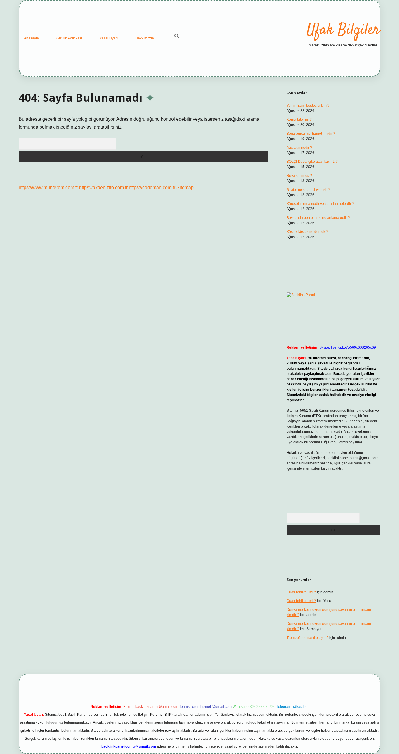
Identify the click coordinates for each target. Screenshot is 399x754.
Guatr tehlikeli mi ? (301, 592)
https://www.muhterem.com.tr (48, 187)
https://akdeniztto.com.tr (103, 187)
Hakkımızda (144, 38)
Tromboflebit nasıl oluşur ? (308, 638)
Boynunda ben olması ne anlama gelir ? (318, 218)
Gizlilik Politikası (69, 38)
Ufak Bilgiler (343, 30)
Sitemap (185, 187)
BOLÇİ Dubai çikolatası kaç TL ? (312, 162)
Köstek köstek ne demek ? (307, 232)
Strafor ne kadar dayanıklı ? (308, 190)
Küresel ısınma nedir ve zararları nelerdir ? (320, 204)
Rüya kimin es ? (299, 176)
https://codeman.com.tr (152, 187)
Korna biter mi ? (299, 119)
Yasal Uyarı (109, 38)
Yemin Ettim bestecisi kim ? (308, 105)
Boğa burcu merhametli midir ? (311, 134)
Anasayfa (31, 38)
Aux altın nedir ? (299, 148)
